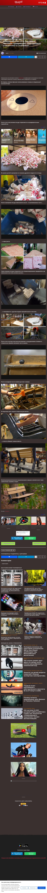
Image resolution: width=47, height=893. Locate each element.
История (37, 670)
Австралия (34, 670)
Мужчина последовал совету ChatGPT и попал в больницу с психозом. (10, 614)
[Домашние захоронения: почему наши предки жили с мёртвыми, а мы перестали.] (12, 626)
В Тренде (12, 6)
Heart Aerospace (35, 683)
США (13, 550)
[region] (23, 887)
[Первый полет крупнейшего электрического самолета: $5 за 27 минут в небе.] (12, 688)
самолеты (40, 683)
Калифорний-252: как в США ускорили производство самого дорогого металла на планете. (33, 589)
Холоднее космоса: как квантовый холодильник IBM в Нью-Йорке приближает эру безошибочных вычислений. (11, 590)
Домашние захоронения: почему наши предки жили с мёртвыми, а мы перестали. (11, 638)
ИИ (17, 611)
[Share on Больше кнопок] (36, 57)
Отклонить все (32, 887)
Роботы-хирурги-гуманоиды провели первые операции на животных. (33, 637)
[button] (39, 3)
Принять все (41, 887)
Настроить (24, 887)
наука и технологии (6, 550)
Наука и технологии (9, 39)
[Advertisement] (23, 18)
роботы (33, 708)
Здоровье (3, 611)
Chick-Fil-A (21, 77)
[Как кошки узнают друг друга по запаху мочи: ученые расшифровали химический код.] (12, 663)
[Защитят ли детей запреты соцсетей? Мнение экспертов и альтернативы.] (12, 675)
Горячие (19, 6)
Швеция (25, 684)
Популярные (28, 6)
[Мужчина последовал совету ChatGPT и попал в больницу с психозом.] (12, 602)
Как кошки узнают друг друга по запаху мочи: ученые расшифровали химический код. (33, 663)
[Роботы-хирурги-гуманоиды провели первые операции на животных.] (35, 626)
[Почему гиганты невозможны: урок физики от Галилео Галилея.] (12, 701)
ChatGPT (14, 611)
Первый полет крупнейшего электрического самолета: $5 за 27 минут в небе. (34, 688)
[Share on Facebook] (9, 57)
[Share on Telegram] (26, 57)
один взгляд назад (4, 635)
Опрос (41, 670)
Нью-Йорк (33, 645)
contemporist (7, 511)
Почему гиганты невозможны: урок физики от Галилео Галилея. (34, 699)
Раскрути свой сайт (5, 858)
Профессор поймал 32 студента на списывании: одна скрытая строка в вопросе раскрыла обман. (34, 614)
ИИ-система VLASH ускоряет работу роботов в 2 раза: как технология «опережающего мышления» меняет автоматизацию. (34, 714)
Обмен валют (14, 858)
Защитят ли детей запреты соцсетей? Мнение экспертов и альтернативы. (35, 674)
